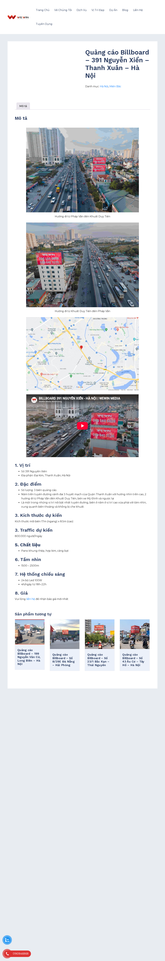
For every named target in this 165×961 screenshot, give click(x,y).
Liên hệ (138, 10)
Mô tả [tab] (23, 106)
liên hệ (30, 599)
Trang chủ (42, 10)
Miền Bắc (115, 86)
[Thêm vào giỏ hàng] (30, 642)
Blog (125, 10)
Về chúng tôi (63, 10)
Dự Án (113, 10)
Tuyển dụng (44, 23)
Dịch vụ (82, 10)
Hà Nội (104, 86)
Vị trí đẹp (98, 10)
